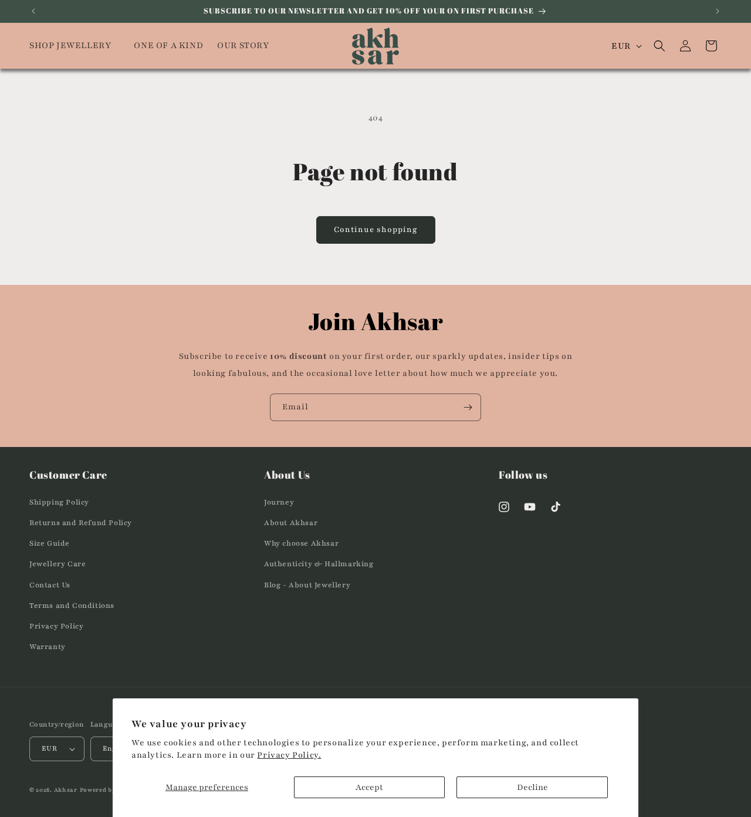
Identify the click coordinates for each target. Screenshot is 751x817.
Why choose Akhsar (301, 543)
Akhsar (65, 790)
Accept (369, 787)
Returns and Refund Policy (80, 522)
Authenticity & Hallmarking (319, 564)
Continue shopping (376, 229)
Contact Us (49, 585)
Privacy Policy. (289, 755)
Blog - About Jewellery (307, 585)
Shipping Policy (59, 502)
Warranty (47, 646)
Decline (532, 787)
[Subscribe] (468, 407)
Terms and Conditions (71, 605)
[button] (74, 45)
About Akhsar (290, 522)
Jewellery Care (57, 564)
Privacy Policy (56, 626)
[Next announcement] (717, 11)
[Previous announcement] (33, 11)
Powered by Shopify (111, 790)
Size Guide (49, 543)
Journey (279, 502)
